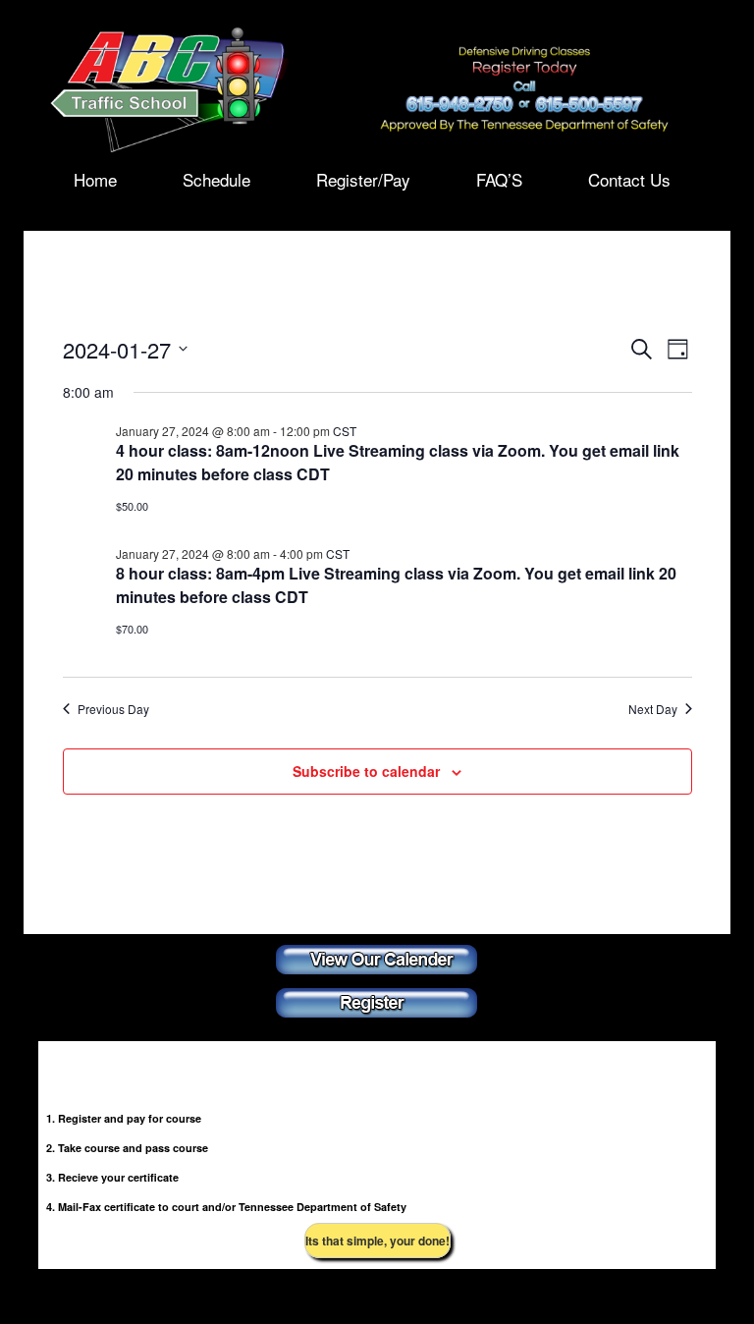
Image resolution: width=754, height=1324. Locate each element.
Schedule (216, 178)
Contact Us (629, 178)
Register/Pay (363, 178)
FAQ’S (499, 178)
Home (95, 178)
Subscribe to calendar (366, 771)
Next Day (652, 709)
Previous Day (113, 709)
